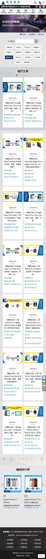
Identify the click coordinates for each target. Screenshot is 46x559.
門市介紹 (27, 47)
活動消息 (9, 47)
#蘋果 (11, 335)
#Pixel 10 (7, 177)
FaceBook (44, 377)
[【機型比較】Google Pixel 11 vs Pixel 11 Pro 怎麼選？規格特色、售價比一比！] (33, 87)
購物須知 (24, 547)
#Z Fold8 (14, 227)
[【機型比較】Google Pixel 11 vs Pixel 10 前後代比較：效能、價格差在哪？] (12, 143)
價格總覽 (4, 13)
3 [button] (20, 75)
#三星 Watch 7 (31, 287)
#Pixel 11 (28, 121)
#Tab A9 (36, 391)
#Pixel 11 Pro (9, 118)
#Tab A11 (28, 391)
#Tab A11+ (16, 445)
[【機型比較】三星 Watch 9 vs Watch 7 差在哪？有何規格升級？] (33, 250)
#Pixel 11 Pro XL (10, 121)
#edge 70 (29, 177)
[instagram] (36, 6)
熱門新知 (10, 547)
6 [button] (25, 75)
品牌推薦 (24, 540)
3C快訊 (18, 47)
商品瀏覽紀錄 (44, 385)
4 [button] (22, 75)
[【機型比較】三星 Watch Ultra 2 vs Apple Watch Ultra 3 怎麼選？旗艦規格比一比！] (33, 304)
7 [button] (27, 75)
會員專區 (35, 2)
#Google (16, 114)
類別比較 (38, 543)
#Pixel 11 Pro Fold (11, 230)
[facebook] (44, 6)
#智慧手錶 (8, 338)
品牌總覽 (10, 540)
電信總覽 (10, 543)
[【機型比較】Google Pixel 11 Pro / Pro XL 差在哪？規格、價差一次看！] (12, 87)
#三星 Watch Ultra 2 (33, 343)
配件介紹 (18, 57)
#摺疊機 (7, 227)
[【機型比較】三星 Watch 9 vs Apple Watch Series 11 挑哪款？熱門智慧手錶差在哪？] (12, 304)
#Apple (17, 331)
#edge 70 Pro (30, 180)
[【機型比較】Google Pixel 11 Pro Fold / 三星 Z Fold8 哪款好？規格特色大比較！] (12, 197)
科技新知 (28, 57)
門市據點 (40, 13)
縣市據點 (38, 540)
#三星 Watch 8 (10, 395)
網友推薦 (27, 62)
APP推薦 (37, 57)
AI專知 (18, 62)
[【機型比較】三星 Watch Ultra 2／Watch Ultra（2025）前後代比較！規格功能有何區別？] (33, 411)
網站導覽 (38, 547)
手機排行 (9, 52)
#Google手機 (30, 118)
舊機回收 (33, 13)
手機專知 (28, 52)
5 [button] (23, 75)
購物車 (40, 3)
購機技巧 (37, 47)
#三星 (37, 281)
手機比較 (26, 13)
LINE (44, 381)
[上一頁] (4, 458)
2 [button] (18, 75)
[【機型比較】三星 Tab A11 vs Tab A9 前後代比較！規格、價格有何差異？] (33, 358)
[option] (12, 102)
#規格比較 (8, 114)
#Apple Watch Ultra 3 (33, 339)
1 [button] (16, 75)
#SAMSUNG (29, 281)
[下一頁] (41, 458)
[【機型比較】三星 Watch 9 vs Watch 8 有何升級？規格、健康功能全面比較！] (12, 358)
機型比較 (9, 57)
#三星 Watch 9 (31, 284)
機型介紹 (37, 52)
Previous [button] (2, 89)
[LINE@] (40, 6)
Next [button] (43, 89)
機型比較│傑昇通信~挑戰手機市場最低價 (13, 3)
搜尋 (43, 2)
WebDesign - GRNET (23, 556)
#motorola (29, 173)
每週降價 (18, 52)
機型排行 (11, 13)
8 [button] (29, 75)
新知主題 (24, 543)
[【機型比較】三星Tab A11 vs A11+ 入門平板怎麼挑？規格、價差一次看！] (12, 411)
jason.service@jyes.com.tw (27, 535)
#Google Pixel (10, 173)
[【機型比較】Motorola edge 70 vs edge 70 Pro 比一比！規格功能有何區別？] (33, 143)
